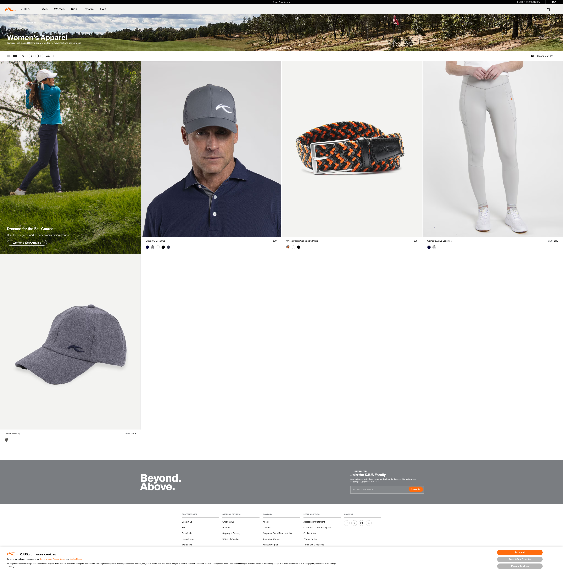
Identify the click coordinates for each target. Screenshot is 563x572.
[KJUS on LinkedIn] (369, 523)
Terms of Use (45, 559)
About (265, 521)
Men (44, 9)
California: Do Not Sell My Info (317, 527)
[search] (536, 9)
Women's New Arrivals (27, 243)
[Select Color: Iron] (6, 440)
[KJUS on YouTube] (361, 523)
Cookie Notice (76, 559)
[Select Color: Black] (163, 247)
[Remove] (25, 56)
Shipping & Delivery (231, 533)
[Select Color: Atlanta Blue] (147, 247)
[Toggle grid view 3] (8, 56)
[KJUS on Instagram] (354, 523)
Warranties (187, 544)
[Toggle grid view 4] (15, 56)
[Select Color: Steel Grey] (152, 247)
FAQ (184, 527)
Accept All (520, 552)
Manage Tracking (520, 566)
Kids (74, 9)
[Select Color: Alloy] (434, 247)
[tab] (548, 9)
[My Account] (542, 9)
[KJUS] (17, 9)
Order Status (228, 521)
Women (59, 9)
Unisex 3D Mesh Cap (155, 241)
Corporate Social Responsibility (277, 533)
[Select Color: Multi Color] (288, 247)
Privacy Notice (58, 559)
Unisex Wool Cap (12, 433)
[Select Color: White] (158, 247)
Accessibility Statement (314, 521)
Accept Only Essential (520, 559)
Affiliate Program (270, 544)
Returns (226, 527)
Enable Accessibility (528, 2)
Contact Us (187, 521)
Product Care (188, 538)
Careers (267, 527)
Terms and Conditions (313, 544)
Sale (103, 9)
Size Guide (187, 533)
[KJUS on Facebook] (347, 523)
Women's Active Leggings (439, 241)
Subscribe (417, 489)
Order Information (230, 538)
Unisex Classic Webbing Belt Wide (302, 241)
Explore (88, 9)
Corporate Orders (271, 538)
